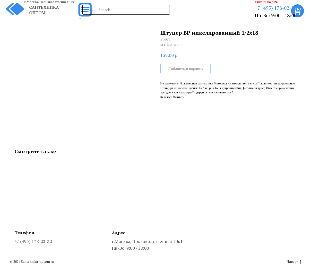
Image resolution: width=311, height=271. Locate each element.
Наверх (292, 261)
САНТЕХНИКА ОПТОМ (44, 10)
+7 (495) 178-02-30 (276, 8)
